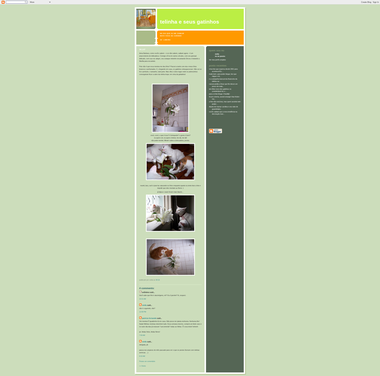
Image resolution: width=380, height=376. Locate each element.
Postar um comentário (147, 361)
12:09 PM (142, 312)
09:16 (158, 280)
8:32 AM (142, 356)
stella (144, 305)
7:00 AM (142, 335)
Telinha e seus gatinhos (189, 22)
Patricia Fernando (149, 318)
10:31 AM (142, 299)
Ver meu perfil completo (217, 60)
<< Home (142, 366)
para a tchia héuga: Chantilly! (219, 94)
